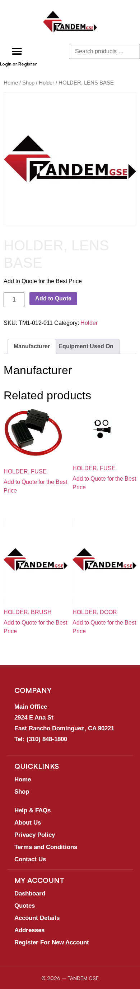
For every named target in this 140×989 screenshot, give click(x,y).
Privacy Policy (34, 834)
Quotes (24, 905)
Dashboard (29, 893)
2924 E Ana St (33, 717)
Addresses (29, 930)
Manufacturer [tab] (32, 346)
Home (11, 83)
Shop (28, 83)
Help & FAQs (32, 810)
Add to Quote (53, 298)
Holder (46, 83)
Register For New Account (51, 942)
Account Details (37, 918)
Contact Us (30, 859)
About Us (27, 822)
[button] (17, 51)
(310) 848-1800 (47, 739)
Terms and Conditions (45, 847)
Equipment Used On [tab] (86, 346)
